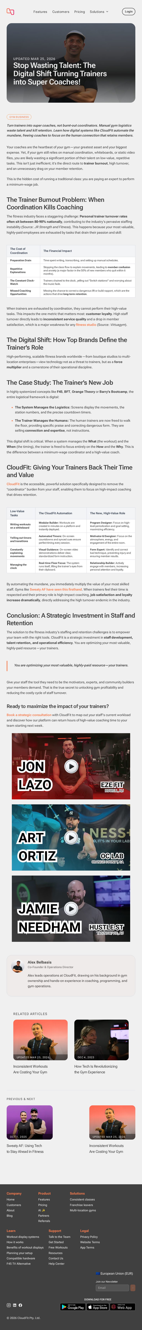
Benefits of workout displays (25, 1247)
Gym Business (19, 117)
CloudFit (13, 484)
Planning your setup (20, 1253)
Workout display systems (23, 1237)
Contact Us (56, 1258)
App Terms (87, 1247)
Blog (10, 1215)
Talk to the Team (59, 1237)
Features (40, 12)
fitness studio (86, 325)
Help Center (56, 1263)
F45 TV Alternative (19, 1263)
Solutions (77, 1193)
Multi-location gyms (83, 1210)
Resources (55, 1253)
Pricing (79, 12)
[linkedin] (15, 1305)
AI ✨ (41, 1210)
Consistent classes (82, 1199)
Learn (11, 1231)
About (10, 1210)
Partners (43, 1215)
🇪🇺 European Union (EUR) (114, 1273)
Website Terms (90, 1242)
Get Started (56, 1242)
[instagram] (9, 1305)
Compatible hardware (21, 1258)
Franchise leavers (81, 1205)
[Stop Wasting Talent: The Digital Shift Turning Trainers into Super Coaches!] (17, 11)
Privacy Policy (89, 1237)
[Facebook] (20, 1305)
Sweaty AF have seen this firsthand (56, 589)
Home (11, 1199)
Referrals (44, 1221)
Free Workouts (58, 1247)
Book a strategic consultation (29, 715)
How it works (15, 1242)
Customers (60, 12)
